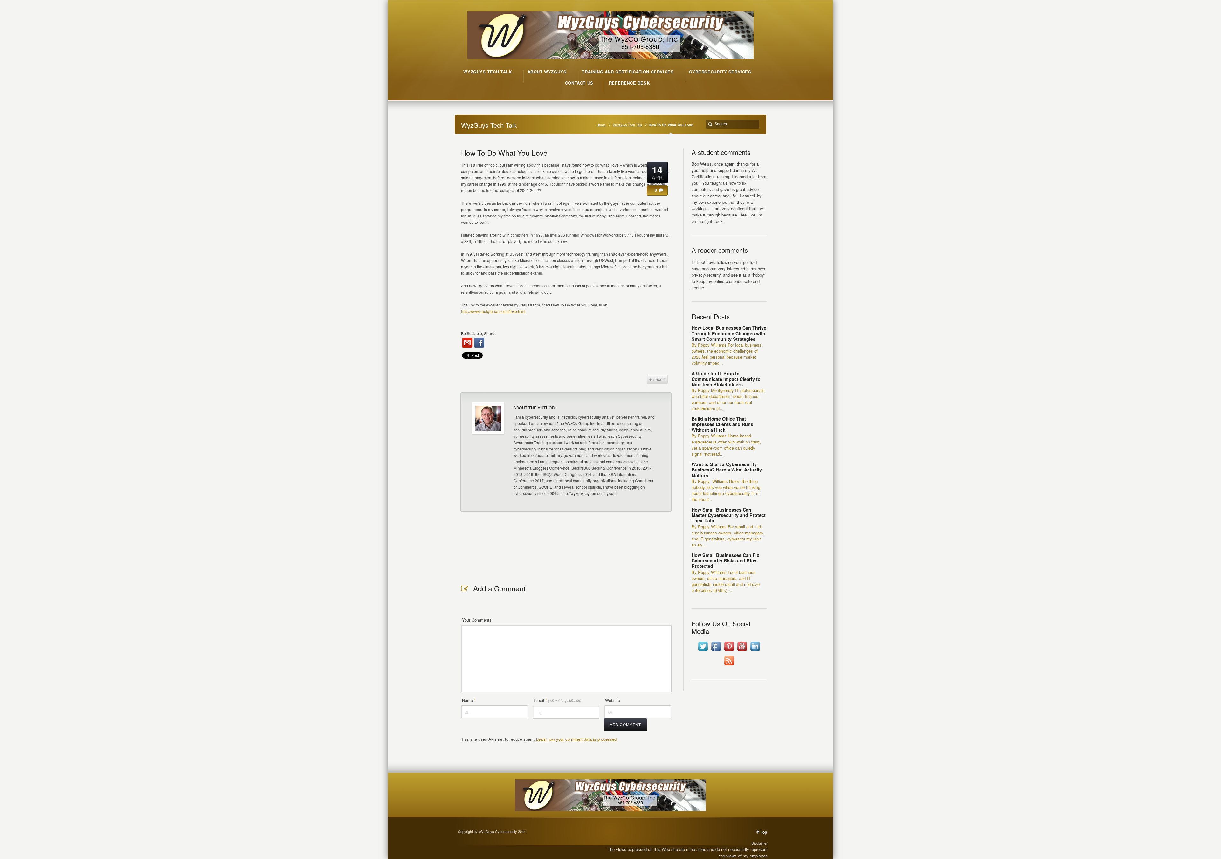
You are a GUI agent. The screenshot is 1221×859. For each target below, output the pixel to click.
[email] (467, 343)
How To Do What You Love (504, 153)
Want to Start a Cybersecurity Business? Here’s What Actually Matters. (727, 469)
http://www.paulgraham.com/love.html (493, 311)
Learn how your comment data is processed (576, 739)
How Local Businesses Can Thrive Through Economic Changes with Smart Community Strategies (729, 333)
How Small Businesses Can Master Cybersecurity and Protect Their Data (729, 515)
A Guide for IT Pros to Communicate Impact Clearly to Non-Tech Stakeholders (726, 379)
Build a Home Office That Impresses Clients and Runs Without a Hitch (722, 424)
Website (612, 700)
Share (657, 379)
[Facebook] (479, 343)
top (764, 832)
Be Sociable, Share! (478, 333)
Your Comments (477, 620)
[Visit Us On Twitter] (702, 651)
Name (469, 700)
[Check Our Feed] (728, 665)
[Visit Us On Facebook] (715, 651)
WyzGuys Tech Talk (627, 124)
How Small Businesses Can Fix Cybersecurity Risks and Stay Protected (725, 560)
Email (557, 700)
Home (601, 124)
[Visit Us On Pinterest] (728, 651)
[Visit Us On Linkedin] (755, 651)
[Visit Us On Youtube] (741, 651)
